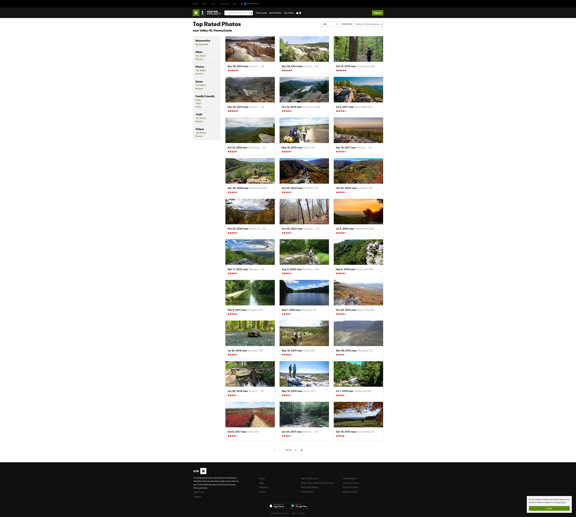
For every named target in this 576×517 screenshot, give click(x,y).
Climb (195, 4)
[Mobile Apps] (298, 12)
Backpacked (201, 44)
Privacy (302, 513)
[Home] (208, 12)
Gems (198, 106)
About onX (199, 492)
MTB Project (307, 491)
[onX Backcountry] (250, 3)
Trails (198, 103)
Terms (294, 513)
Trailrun (224, 4)
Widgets (263, 487)
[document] (549, 504)
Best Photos (275, 12)
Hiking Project (350, 478)
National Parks (350, 491)
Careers (197, 496)
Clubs (262, 491)
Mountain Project (309, 487)
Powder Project (350, 487)
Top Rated (200, 55)
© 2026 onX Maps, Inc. (280, 513)
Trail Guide (261, 12)
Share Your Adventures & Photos (317, 482)
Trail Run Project (351, 482)
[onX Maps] (200, 473)
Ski (234, 4)
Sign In (377, 12)
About (262, 478)
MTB (205, 4)
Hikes (198, 100)
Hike (213, 4)
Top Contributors (309, 478)
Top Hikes (289, 12)
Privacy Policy (560, 502)
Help (261, 482)
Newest (199, 59)
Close (549, 508)
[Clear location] (381, 24)
